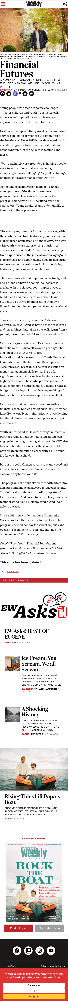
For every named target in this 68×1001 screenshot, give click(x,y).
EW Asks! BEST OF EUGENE (27, 633)
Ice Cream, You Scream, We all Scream (39, 663)
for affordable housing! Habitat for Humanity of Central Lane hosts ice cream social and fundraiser (42, 679)
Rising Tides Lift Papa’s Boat (32, 799)
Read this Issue (49, 928)
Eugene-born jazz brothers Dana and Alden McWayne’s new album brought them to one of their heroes (31, 811)
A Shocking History (35, 711)
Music (8, 818)
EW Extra (13, 571)
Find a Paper (18, 928)
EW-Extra (6, 89)
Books (25, 733)
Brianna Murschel (28, 89)
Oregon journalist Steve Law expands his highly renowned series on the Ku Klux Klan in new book (40, 725)
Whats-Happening (46, 688)
